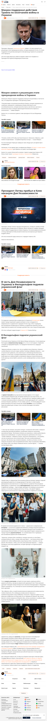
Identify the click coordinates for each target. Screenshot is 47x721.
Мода (36, 683)
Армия (13, 4)
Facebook (29, 707)
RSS (39, 707)
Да (26, 717)
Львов (13, 683)
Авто (2, 678)
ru (41, 1)
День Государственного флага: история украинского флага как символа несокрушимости (38, 256)
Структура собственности (16, 707)
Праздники (37, 688)
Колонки (27, 4)
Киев (2, 683)
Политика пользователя (4, 700)
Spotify (39, 703)
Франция (4, 157)
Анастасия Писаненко (10, 162)
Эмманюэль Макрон (19, 48)
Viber (28, 703)
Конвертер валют (17, 712)
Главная (2, 7)
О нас (14, 699)
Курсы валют (16, 711)
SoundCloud (40, 705)
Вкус (25, 678)
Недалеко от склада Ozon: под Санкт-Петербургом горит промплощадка (38, 131)
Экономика (18, 4)
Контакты (15, 702)
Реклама (15, 704)
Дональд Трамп (22, 157)
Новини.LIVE (24, 330)
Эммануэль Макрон (12, 157)
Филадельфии (36, 320)
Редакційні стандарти (6, 707)
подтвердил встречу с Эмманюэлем (22, 154)
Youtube (28, 699)
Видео (33, 4)
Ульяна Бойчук (8, 673)
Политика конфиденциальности (6, 703)
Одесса (14, 688)
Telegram (29, 701)
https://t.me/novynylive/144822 (8, 70)
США (3, 668)
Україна (4, 4)
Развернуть (23, 693)
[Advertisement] (22, 65)
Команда (15, 709)
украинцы (9, 668)
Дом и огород (38, 678)
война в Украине (30, 157)
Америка (21, 668)
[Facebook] (7, 269)
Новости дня (8, 7)
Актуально (15, 678)
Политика (26, 688)
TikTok (39, 699)
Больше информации (36, 717)
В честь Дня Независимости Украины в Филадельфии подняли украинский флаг (8, 131)
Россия (38, 157)
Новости (9, 4)
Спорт (23, 4)
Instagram (29, 705)
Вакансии (15, 701)
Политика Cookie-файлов (5, 709)
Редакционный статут (6, 705)
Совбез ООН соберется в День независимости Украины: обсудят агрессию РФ (23, 131)
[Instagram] (5, 269)
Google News (41, 701)
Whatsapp (29, 709)
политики (15, 668)
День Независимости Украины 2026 (32, 668)
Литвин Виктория (9, 268)
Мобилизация (27, 683)
